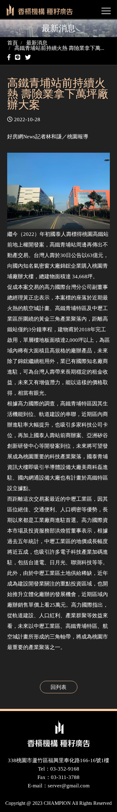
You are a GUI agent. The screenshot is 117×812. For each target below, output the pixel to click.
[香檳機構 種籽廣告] (58, 733)
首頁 (12, 43)
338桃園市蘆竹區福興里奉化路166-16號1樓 (58, 760)
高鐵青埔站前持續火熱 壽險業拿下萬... (59, 48)
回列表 (58, 687)
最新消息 (36, 43)
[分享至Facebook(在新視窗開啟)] (9, 57)
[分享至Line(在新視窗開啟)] (18, 57)
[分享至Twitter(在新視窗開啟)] (28, 57)
